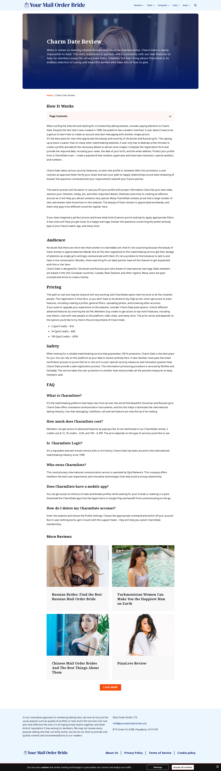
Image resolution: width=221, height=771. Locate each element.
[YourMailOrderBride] (54, 5)
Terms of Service (160, 753)
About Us (112, 753)
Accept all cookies (182, 767)
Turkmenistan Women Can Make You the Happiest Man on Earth (141, 599)
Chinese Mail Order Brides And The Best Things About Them (75, 667)
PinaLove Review (132, 663)
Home (50, 95)
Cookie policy (186, 753)
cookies (45, 767)
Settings (157, 767)
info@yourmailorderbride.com (130, 723)
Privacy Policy (133, 753)
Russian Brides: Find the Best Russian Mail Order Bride (77, 596)
